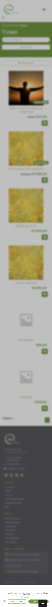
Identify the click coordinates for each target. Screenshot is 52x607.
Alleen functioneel (17, 601)
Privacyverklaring (26, 597)
